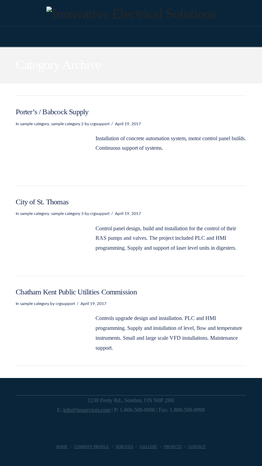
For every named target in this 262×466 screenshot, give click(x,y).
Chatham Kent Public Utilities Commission (76, 292)
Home (62, 447)
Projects (173, 447)
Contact (197, 447)
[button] (131, 37)
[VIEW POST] (51, 151)
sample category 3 (67, 214)
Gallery (148, 447)
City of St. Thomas (42, 202)
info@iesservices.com (86, 410)
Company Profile (91, 447)
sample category (34, 124)
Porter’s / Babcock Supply (52, 111)
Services (124, 447)
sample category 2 (67, 124)
